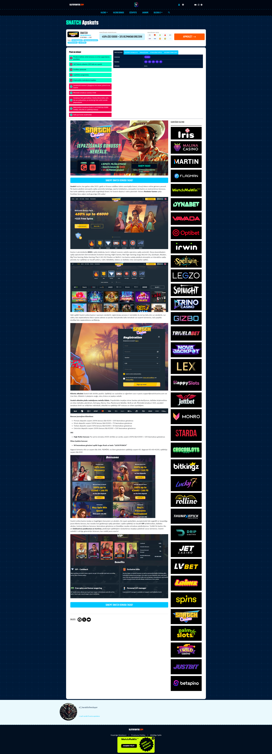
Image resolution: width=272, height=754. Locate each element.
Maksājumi (144, 52)
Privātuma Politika (138, 735)
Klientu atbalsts (131, 52)
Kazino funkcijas (170, 52)
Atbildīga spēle (156, 52)
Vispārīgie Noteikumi (118, 735)
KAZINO (103, 13)
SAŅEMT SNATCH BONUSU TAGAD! (119, 180)
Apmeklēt (187, 36)
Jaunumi (145, 13)
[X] (84, 620)
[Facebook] (80, 620)
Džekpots (133, 13)
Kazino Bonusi (118, 13)
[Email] (89, 620)
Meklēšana (169, 13)
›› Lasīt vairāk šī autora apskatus (89, 716)
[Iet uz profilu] (179, 4)
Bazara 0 (157, 13)
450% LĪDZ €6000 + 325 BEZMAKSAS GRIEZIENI (122, 37)
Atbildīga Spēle (156, 735)
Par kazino (118, 52)
